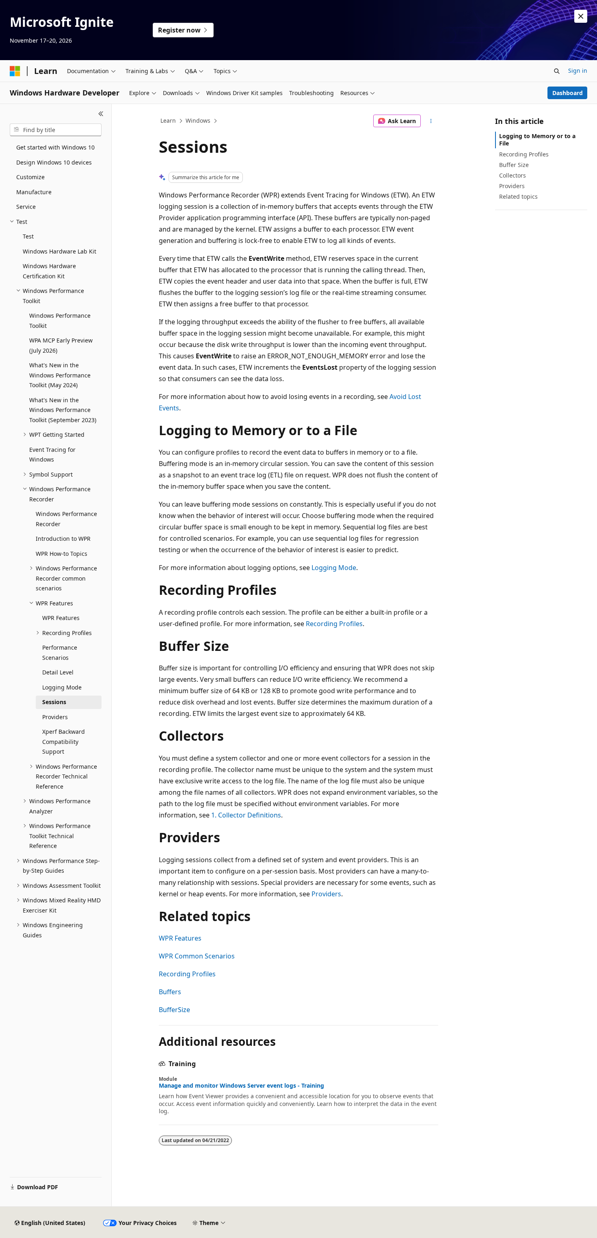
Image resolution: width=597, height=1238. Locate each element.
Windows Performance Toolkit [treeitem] (60, 321)
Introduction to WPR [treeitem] (63, 538)
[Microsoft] (15, 71)
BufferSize (174, 1009)
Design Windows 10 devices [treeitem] (54, 162)
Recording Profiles (334, 623)
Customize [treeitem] (30, 177)
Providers (326, 893)
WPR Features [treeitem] (61, 618)
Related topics (518, 196)
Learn (168, 120)
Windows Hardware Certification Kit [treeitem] (49, 271)
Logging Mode (333, 567)
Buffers (170, 991)
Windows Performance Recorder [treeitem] (66, 519)
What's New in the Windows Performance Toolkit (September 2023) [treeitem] (62, 410)
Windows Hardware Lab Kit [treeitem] (59, 251)
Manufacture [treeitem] (34, 192)
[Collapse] (101, 113)
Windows (198, 120)
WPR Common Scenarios (197, 956)
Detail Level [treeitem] (58, 672)
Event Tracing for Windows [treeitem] (52, 455)
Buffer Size (514, 165)
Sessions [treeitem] (54, 702)
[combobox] (56, 130)
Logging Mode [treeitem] (62, 687)
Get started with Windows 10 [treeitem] (55, 147)
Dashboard (567, 93)
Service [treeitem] (26, 206)
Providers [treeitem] (55, 717)
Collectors (512, 175)
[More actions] (431, 121)
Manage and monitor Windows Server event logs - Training (241, 1085)
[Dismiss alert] (580, 16)
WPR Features (180, 938)
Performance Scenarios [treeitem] (59, 652)
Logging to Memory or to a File (537, 139)
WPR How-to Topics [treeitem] (61, 553)
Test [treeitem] (28, 236)
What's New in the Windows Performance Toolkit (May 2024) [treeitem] (60, 375)
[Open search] (557, 71)
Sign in (577, 70)
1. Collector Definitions (246, 815)
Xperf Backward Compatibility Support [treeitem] (63, 741)
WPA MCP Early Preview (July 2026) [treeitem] (61, 345)
